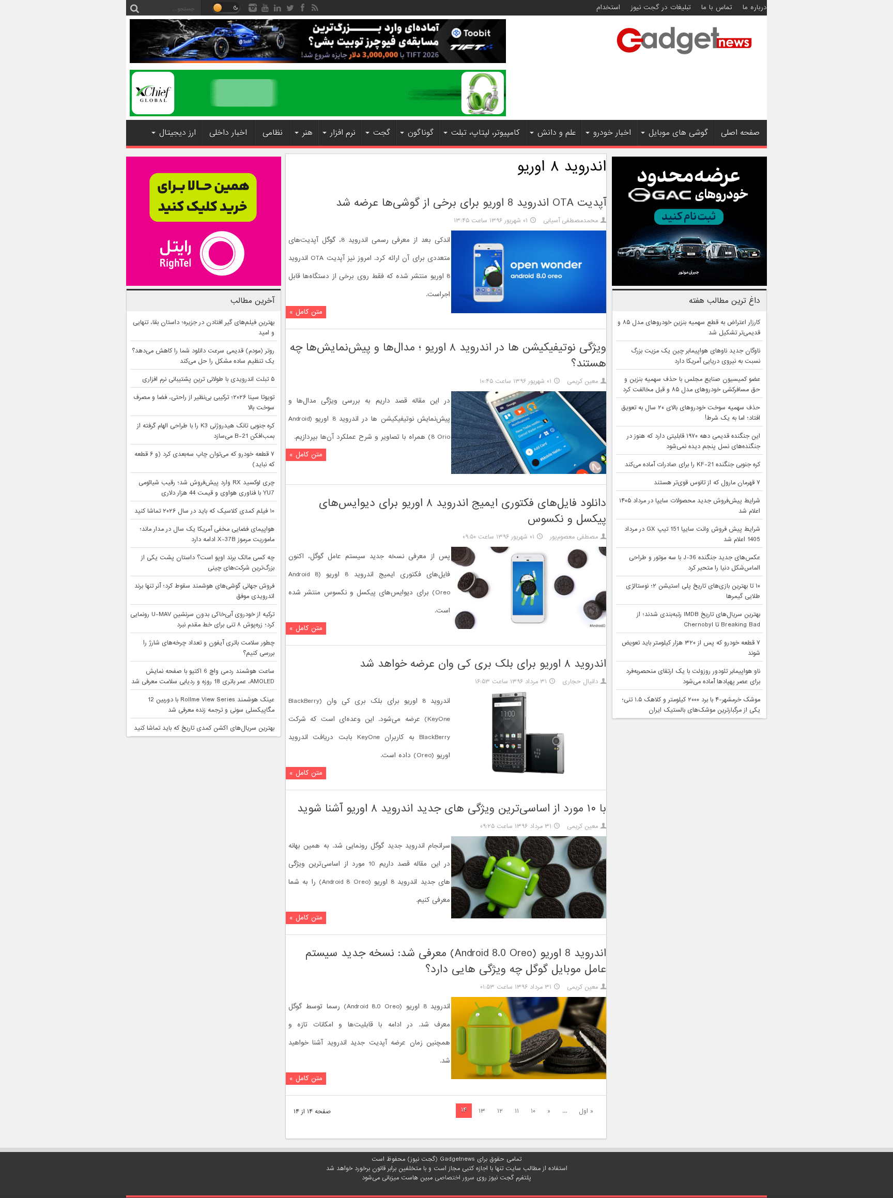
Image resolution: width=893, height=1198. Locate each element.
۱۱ (517, 1111)
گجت (381, 133)
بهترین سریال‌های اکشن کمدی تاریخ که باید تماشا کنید (204, 728)
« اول (586, 1111)
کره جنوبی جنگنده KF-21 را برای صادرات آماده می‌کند (692, 464)
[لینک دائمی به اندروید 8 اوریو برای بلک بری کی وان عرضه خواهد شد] (528, 772)
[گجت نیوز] (684, 57)
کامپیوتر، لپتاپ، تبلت (485, 133)
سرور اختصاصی (454, 1177)
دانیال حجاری (580, 681)
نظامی (273, 133)
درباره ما (755, 7)
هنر (307, 133)
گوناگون (421, 133)
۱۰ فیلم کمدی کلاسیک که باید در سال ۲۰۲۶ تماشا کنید (204, 511)
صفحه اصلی (740, 133)
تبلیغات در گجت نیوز (660, 7)
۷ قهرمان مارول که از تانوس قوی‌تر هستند (707, 482)
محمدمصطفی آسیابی (570, 220)
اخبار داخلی (228, 133)
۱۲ (500, 1111)
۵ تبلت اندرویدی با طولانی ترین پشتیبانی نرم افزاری (208, 379)
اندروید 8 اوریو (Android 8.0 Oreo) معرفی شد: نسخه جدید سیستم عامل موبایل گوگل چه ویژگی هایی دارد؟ (455, 961)
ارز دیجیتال (177, 133)
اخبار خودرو (612, 133)
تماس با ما (716, 7)
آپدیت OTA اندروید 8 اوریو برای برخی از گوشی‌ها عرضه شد (471, 203)
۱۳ (482, 1111)
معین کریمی (582, 381)
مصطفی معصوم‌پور (574, 537)
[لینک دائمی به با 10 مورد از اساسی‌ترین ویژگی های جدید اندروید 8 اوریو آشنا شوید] (528, 916)
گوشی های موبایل (678, 133)
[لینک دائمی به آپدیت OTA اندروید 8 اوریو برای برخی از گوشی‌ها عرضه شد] (528, 311)
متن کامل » (305, 312)
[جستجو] (134, 8)
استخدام (608, 7)
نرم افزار (343, 133)
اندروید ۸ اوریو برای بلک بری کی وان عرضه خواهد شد (483, 664)
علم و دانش (556, 133)
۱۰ (533, 1111)
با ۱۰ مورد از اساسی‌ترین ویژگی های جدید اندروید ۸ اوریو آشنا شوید (451, 809)
